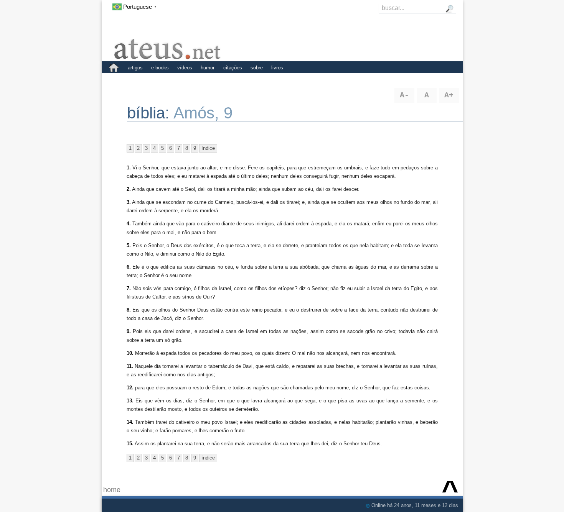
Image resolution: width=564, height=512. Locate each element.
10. (130, 353)
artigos (135, 68)
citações (232, 68)
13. (130, 401)
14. (130, 422)
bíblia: (150, 113)
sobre (257, 68)
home (111, 490)
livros (277, 68)
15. (130, 443)
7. (129, 288)
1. (129, 168)
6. (129, 267)
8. (129, 310)
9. (129, 331)
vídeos (184, 68)
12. (130, 388)
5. (129, 245)
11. (130, 366)
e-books (160, 68)
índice (208, 148)
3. (129, 202)
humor (207, 68)
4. (129, 223)
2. (129, 189)
